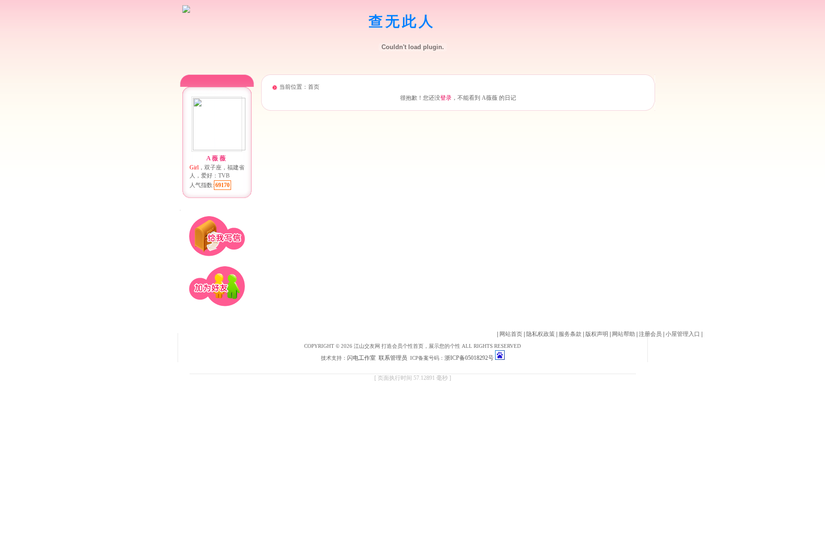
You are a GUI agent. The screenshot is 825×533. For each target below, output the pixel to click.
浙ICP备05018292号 (469, 358)
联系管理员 (393, 358)
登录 (446, 97)
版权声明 (596, 334)
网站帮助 (623, 334)
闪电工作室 (361, 358)
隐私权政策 (540, 334)
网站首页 (510, 334)
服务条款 (570, 334)
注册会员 (650, 334)
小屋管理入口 (683, 334)
